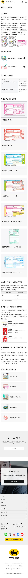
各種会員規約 (7, 569)
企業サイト (3, 526)
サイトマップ (7, 563)
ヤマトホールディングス (18, 526)
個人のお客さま (16, 524)
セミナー (3, 518)
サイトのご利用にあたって (18, 569)
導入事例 (3, 499)
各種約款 (21, 566)
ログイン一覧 (4, 512)
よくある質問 (4, 515)
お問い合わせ (4, 505)
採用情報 (3, 529)
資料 (2, 502)
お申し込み (3, 509)
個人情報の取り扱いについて (17, 563)
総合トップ (3, 524)
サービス (3, 496)
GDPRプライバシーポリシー (10, 566)
